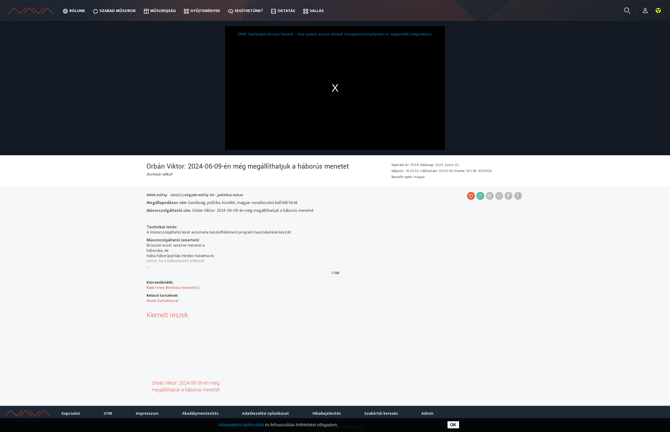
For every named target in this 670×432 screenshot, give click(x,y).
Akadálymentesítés (200, 413)
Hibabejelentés (326, 413)
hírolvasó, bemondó (182, 288)
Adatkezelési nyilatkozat (265, 413)
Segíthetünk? (248, 10)
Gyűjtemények (205, 10)
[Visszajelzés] (518, 196)
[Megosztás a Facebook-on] (509, 196)
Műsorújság (163, 10)
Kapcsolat (71, 413)
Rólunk (77, 10)
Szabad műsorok (117, 10)
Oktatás (286, 10)
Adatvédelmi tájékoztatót (241, 425)
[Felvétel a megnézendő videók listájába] (480, 196)
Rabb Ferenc (156, 288)
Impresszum (147, 413)
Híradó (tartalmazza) (162, 301)
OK (453, 425)
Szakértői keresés (381, 413)
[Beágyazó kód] (499, 196)
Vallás (317, 10)
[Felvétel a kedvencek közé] (471, 196)
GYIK (108, 413)
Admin (427, 413)
